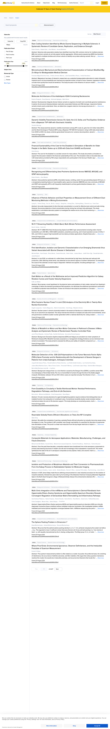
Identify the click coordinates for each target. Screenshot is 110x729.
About (38, 3)
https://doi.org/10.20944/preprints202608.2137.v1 (45, 319)
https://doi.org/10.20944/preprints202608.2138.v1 (45, 267)
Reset (26, 61)
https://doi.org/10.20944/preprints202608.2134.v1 (45, 405)
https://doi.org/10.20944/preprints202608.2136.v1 (45, 345)
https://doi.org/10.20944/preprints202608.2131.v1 (45, 481)
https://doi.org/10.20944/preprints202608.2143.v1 (45, 136)
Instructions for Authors (27, 3)
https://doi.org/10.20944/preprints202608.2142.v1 (45, 162)
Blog (53, 3)
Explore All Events (67, 9)
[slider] (7, 66)
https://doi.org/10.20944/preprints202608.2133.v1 (45, 428)
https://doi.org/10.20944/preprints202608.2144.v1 (45, 110)
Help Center (46, 3)
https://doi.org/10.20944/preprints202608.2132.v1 (45, 455)
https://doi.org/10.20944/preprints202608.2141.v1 (45, 188)
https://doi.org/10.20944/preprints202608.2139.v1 (45, 238)
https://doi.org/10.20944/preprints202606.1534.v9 (45, 536)
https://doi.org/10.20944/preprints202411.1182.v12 (45, 293)
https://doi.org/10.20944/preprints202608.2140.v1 (45, 214)
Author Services (73, 3)
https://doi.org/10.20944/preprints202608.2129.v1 (45, 562)
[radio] (15, 51)
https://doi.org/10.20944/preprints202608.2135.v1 (45, 379)
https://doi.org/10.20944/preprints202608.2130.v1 (45, 512)
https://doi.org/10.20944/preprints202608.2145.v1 (45, 87)
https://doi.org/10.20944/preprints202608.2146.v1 (45, 60)
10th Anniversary (62, 3)
